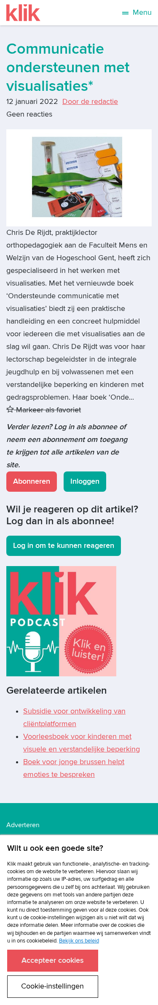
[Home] (23, 12)
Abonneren (31, 481)
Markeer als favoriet (47, 410)
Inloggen (84, 481)
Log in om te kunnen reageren (63, 545)
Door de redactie (90, 101)
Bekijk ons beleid (79, 940)
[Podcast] (61, 620)
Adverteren (23, 825)
